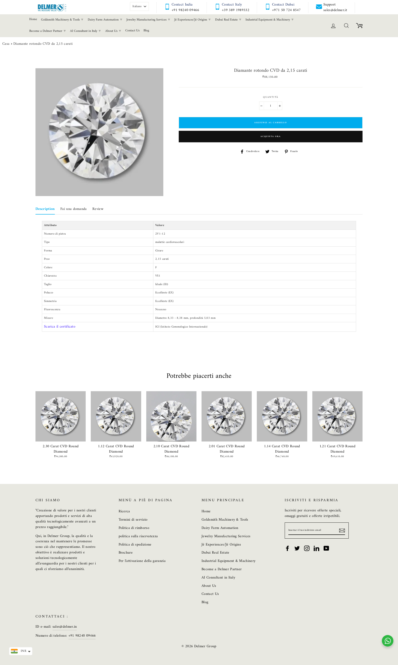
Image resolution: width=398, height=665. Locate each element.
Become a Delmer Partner (46, 31)
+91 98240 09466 (185, 10)
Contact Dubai (283, 4)
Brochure (126, 552)
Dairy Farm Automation (104, 20)
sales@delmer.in (65, 626)
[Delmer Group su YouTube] (326, 548)
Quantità (270, 97)
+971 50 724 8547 (286, 10)
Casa (5, 44)
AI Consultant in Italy (84, 31)
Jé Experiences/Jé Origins (191, 20)
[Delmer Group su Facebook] (287, 548)
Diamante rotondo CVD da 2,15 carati (43, 44)
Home (33, 19)
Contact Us (132, 30)
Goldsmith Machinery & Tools (61, 20)
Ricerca (124, 511)
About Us (111, 31)
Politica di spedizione (135, 544)
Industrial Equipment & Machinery (268, 20)
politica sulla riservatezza (138, 536)
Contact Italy (232, 4)
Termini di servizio (133, 519)
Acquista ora (270, 136)
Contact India (182, 4)
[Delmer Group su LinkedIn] (316, 548)
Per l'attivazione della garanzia (142, 561)
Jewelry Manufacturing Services (146, 20)
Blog (146, 30)
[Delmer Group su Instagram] (307, 548)
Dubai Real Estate (227, 20)
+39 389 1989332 (235, 10)
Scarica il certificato (59, 326)
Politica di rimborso (134, 528)
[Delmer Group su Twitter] (297, 548)
